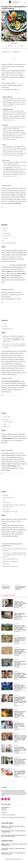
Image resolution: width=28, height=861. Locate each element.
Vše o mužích (16, 733)
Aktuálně (16, 659)
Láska (15, 600)
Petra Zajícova (16, 607)
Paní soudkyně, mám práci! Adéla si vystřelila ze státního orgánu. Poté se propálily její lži (20, 675)
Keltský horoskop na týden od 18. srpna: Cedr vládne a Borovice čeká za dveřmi (20, 687)
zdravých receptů (20, 83)
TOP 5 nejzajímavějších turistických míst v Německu (20, 588)
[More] (21, 46)
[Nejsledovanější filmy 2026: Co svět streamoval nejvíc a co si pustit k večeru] (7, 615)
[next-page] (4, 779)
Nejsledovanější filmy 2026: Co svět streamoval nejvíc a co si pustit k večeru (20, 615)
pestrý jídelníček (14, 176)
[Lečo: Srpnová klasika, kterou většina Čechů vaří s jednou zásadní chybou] (7, 772)
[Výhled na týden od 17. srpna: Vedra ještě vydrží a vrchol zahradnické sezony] (7, 713)
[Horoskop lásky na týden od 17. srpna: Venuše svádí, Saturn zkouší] (7, 725)
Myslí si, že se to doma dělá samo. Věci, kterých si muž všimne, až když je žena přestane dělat (20, 737)
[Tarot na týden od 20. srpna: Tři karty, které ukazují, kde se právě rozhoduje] (7, 639)
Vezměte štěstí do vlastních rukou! (6, 587)
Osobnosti (16, 671)
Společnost (16, 647)
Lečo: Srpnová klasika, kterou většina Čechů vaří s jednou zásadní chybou (19, 773)
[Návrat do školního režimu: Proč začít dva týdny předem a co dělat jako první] (7, 748)
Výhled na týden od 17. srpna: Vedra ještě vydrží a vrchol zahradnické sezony (20, 713)
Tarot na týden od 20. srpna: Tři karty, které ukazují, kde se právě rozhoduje (20, 639)
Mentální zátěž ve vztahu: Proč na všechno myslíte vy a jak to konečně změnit (20, 604)
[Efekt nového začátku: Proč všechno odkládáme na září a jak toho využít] (7, 662)
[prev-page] (2, 779)
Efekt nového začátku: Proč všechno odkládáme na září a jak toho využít (20, 663)
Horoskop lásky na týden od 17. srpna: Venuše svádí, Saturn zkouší (19, 725)
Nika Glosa (16, 678)
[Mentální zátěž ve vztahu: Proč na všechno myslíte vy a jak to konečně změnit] (7, 603)
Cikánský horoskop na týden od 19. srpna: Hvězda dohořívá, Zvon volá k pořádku (20, 651)
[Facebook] (2, 799)
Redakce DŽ (9, 51)
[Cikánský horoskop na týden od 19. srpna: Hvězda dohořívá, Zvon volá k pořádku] (7, 650)
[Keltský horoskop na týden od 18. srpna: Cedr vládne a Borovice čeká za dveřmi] (7, 686)
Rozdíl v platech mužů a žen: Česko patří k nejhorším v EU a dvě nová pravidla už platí (20, 761)
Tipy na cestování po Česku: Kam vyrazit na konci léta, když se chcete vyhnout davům (20, 627)
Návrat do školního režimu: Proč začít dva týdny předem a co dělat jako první (20, 749)
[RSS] (8, 799)
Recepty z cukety (5, 265)
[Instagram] (5, 799)
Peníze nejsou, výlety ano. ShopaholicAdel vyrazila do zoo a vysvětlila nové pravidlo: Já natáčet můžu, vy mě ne (20, 700)
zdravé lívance (20, 374)
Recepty (15, 769)
